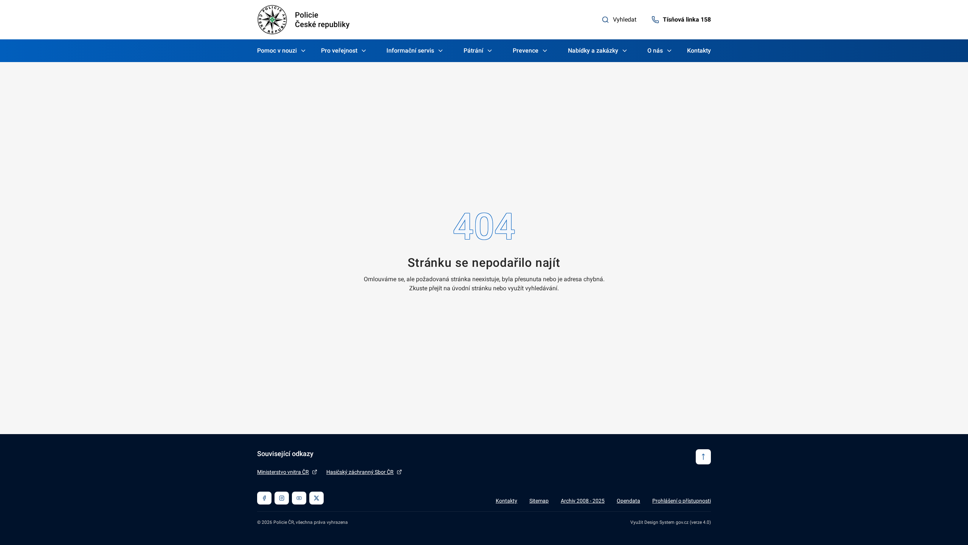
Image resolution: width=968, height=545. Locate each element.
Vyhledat (624, 19)
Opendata (628, 501)
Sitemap (539, 501)
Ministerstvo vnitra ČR (283, 472)
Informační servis (410, 50)
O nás (655, 50)
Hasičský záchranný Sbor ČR (360, 472)
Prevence (525, 50)
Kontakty (699, 50)
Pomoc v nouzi (277, 50)
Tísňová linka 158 (687, 19)
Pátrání (473, 50)
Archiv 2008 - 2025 (583, 501)
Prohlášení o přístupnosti (681, 501)
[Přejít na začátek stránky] (703, 456)
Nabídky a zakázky (593, 50)
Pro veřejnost (339, 50)
